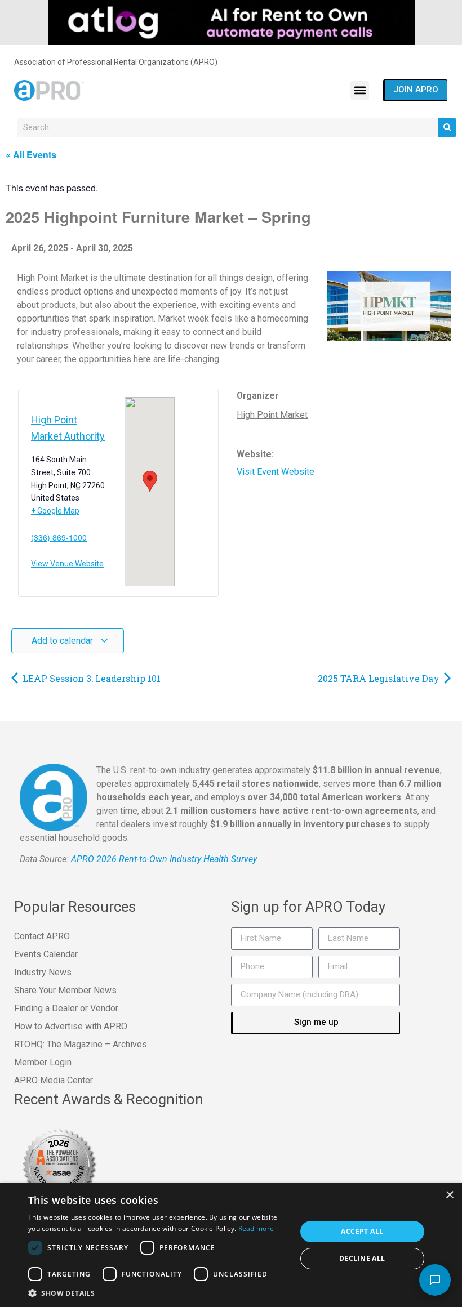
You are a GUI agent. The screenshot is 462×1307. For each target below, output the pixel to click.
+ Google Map (55, 510)
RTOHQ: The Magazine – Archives (80, 1044)
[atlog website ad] (231, 22)
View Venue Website (67, 564)
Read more (256, 1228)
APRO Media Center (53, 1080)
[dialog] (231, 1245)
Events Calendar (46, 954)
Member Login (43, 1062)
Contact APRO (42, 936)
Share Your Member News (65, 990)
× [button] (449, 1195)
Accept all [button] (362, 1231)
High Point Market (272, 414)
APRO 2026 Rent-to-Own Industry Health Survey (164, 859)
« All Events (31, 154)
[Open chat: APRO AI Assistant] (435, 1280)
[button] (359, 90)
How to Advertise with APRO (70, 1026)
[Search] (447, 127)
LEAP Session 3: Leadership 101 (90, 678)
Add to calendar (63, 640)
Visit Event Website (275, 471)
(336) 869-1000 (59, 537)
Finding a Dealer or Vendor (66, 1008)
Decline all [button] (362, 1258)
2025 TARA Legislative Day (380, 678)
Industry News (43, 972)
